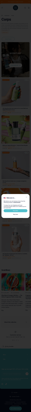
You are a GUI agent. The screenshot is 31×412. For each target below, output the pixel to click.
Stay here (15, 214)
